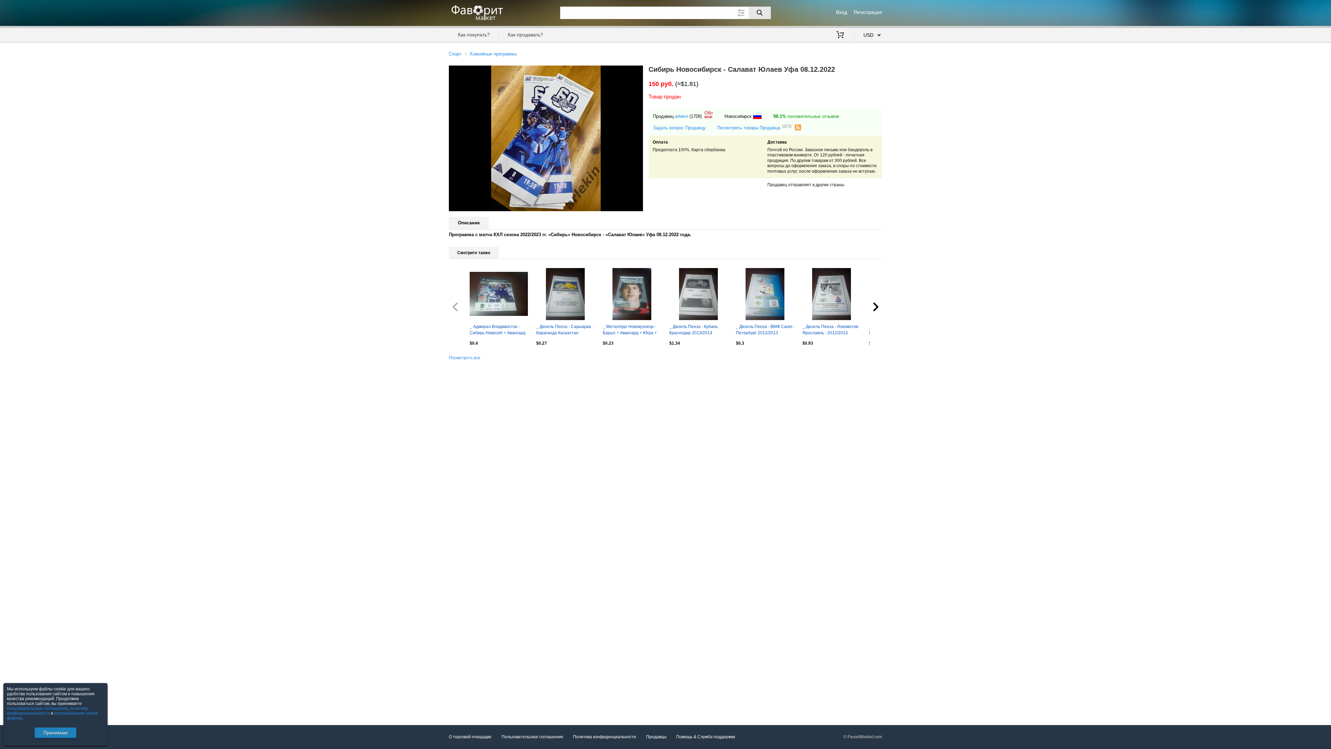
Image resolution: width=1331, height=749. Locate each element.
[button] (636, 71)
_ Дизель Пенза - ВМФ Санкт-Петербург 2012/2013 (765, 329)
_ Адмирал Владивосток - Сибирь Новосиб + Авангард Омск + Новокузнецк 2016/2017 (497, 330)
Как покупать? (474, 34)
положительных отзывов (806, 116)
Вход (841, 12)
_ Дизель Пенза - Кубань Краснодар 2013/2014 (693, 329)
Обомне (708, 115)
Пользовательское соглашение (532, 736)
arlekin (681, 116)
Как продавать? (525, 34)
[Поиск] (760, 13)
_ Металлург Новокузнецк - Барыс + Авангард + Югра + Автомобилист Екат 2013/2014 (630, 330)
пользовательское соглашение (37, 708)
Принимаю (55, 732)
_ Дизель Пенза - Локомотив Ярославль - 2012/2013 (830, 329)
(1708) (695, 116)
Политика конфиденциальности (604, 736)
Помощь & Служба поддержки (705, 736)
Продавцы (656, 736)
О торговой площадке (470, 736)
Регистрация (868, 12)
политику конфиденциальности (47, 711)
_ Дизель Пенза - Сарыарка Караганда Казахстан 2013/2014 (563, 330)
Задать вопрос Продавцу (679, 127)
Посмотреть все (464, 357)
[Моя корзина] (840, 35)
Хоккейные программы (493, 54)
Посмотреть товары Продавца (754, 127)
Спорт (455, 54)
